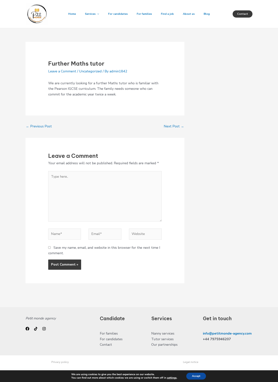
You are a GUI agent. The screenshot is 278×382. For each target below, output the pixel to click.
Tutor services (162, 339)
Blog (207, 14)
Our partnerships (164, 344)
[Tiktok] (36, 329)
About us (189, 14)
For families (144, 14)
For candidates (118, 14)
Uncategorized (90, 71)
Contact (106, 344)
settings (172, 378)
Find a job (167, 14)
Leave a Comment (62, 71)
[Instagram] (44, 329)
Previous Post (39, 126)
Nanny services (162, 333)
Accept (196, 376)
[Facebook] (27, 329)
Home (72, 14)
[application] (97, 14)
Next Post (174, 126)
